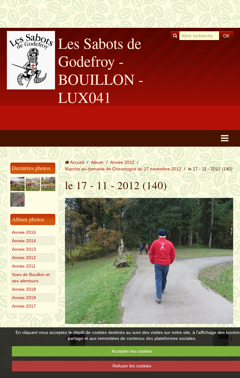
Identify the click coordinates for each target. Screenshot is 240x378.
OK (226, 36)
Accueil (77, 162)
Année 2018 (24, 289)
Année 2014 (24, 240)
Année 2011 (24, 266)
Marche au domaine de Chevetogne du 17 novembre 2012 (123, 168)
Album (97, 162)
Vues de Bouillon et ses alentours (31, 277)
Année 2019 (24, 297)
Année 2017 (24, 306)
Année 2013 (24, 249)
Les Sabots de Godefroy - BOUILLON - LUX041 (100, 70)
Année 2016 (24, 232)
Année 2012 (24, 257)
